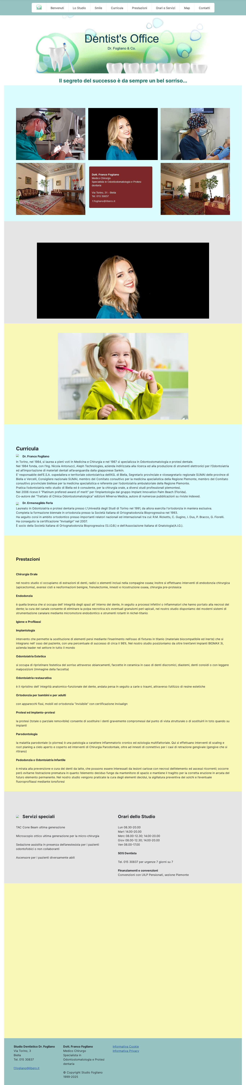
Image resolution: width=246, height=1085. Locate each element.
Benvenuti (57, 8)
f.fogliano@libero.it (26, 1068)
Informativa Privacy (126, 1051)
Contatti (204, 8)
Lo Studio (79, 8)
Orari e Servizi (165, 8)
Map (187, 8)
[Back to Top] (239, 1078)
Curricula (117, 8)
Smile (98, 8)
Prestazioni (139, 8)
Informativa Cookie (126, 1046)
